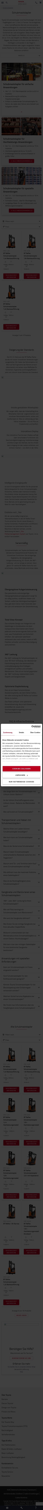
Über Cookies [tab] (35, 732)
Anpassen (20, 775)
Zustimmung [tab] (7, 732)
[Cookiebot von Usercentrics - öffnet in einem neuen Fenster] (31, 726)
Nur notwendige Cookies (21, 782)
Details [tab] (21, 732)
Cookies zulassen (21, 768)
